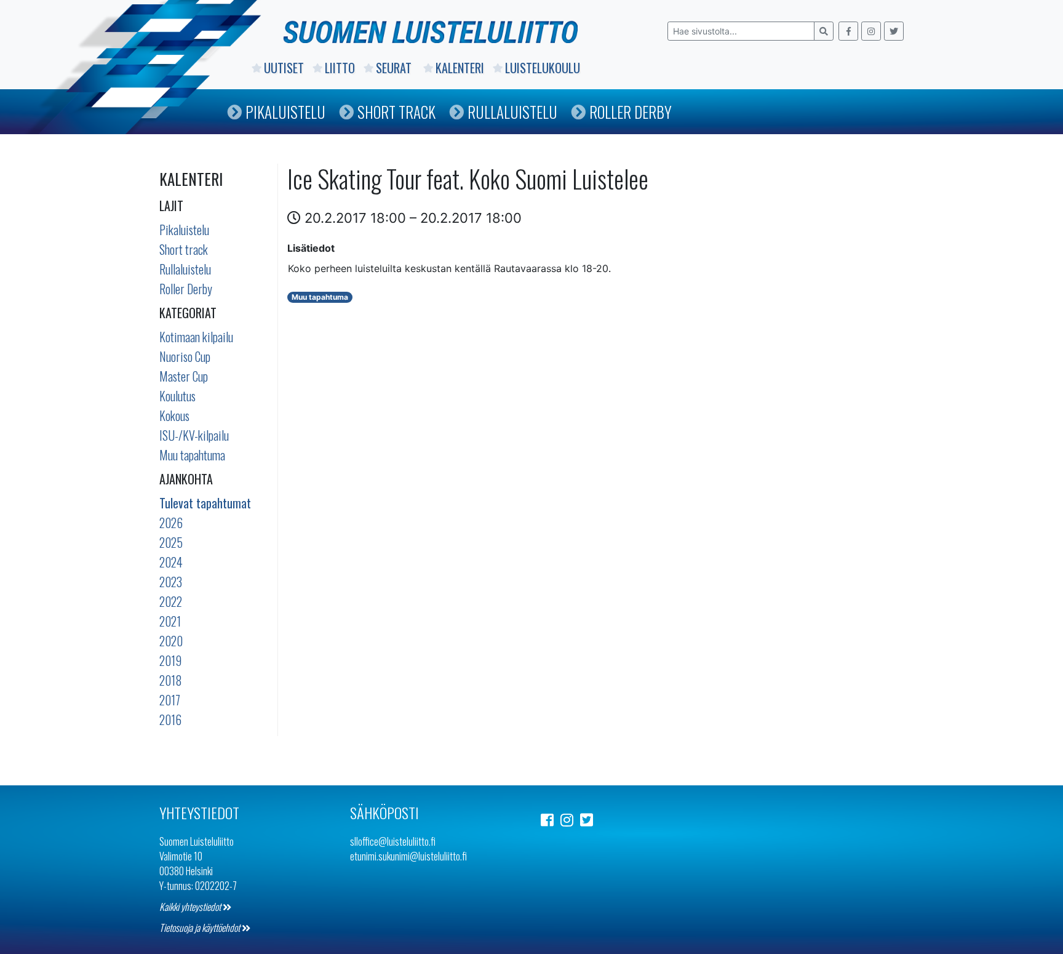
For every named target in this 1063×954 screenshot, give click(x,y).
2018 (170, 680)
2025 (171, 542)
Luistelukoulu (542, 67)
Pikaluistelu (285, 111)
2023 (170, 581)
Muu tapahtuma (192, 455)
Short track (183, 249)
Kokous (174, 415)
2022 (170, 601)
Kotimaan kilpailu (196, 336)
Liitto (340, 67)
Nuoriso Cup (184, 356)
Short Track (396, 111)
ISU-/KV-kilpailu (194, 435)
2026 (171, 522)
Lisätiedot (311, 248)
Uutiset (284, 67)
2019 (170, 660)
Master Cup (183, 376)
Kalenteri (460, 67)
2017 (169, 700)
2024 (171, 562)
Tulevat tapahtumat (205, 503)
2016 (170, 719)
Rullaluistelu (512, 111)
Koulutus (177, 396)
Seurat (395, 67)
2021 (170, 621)
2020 (171, 640)
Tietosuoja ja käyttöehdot (200, 927)
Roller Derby (630, 111)
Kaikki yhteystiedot (191, 906)
